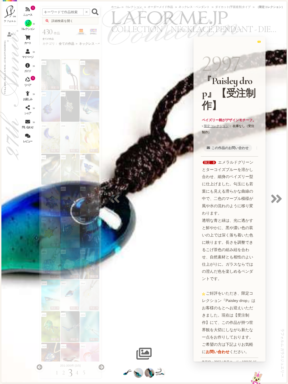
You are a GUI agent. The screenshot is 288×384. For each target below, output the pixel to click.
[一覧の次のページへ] (101, 367)
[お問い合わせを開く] (28, 125)
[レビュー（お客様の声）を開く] (28, 139)
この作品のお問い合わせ (230, 148)
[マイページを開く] (28, 55)
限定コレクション (216, 126)
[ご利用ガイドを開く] (28, 69)
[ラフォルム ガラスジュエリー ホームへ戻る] (10, 12)
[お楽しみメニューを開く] (28, 97)
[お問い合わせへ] (257, 377)
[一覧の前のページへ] (39, 367)
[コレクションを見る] (28, 27)
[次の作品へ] (278, 202)
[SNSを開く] (28, 111)
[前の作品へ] (115, 202)
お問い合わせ (218, 351)
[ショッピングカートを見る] (28, 41)
